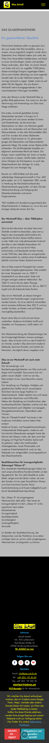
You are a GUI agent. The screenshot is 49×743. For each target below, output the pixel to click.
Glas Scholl (18, 4)
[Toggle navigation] (43, 4)
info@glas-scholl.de (28, 673)
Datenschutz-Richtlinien (30, 723)
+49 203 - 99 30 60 (26, 677)
